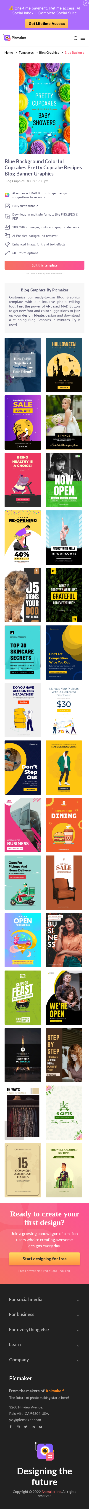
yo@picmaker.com (25, 1420)
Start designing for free (45, 1258)
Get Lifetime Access (47, 23)
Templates (26, 52)
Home (9, 52)
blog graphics (49, 52)
